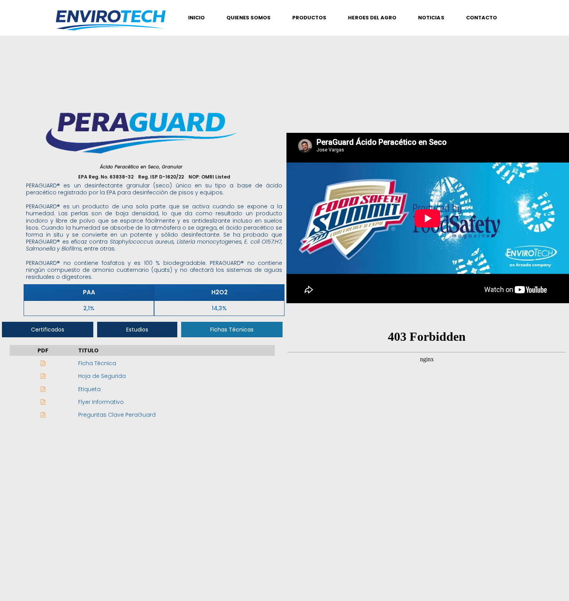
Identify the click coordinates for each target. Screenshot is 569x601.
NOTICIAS (431, 17)
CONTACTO (481, 17)
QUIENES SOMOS (248, 17)
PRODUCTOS (309, 17)
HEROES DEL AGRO (372, 17)
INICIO (196, 17)
